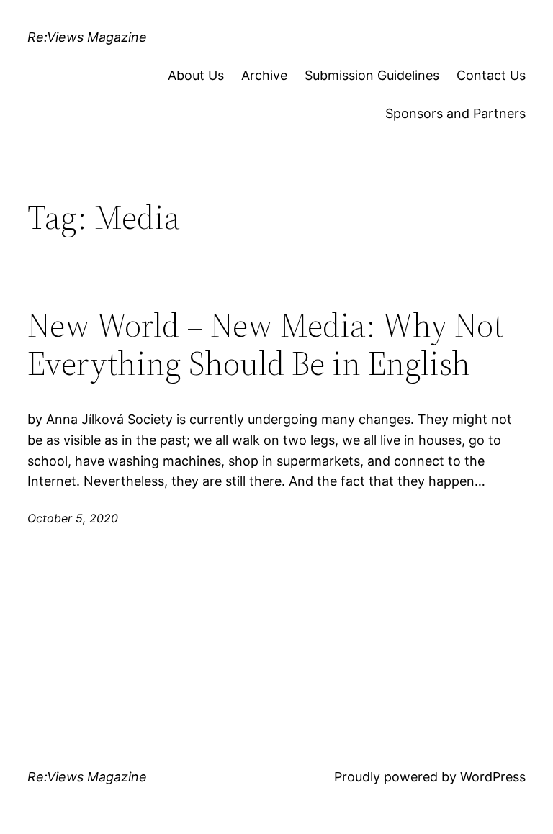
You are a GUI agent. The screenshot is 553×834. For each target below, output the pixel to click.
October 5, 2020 (72, 518)
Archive (264, 75)
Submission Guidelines (372, 75)
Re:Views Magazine (87, 37)
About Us (196, 75)
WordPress (493, 776)
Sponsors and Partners (455, 113)
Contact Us (491, 75)
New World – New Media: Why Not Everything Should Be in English (265, 344)
